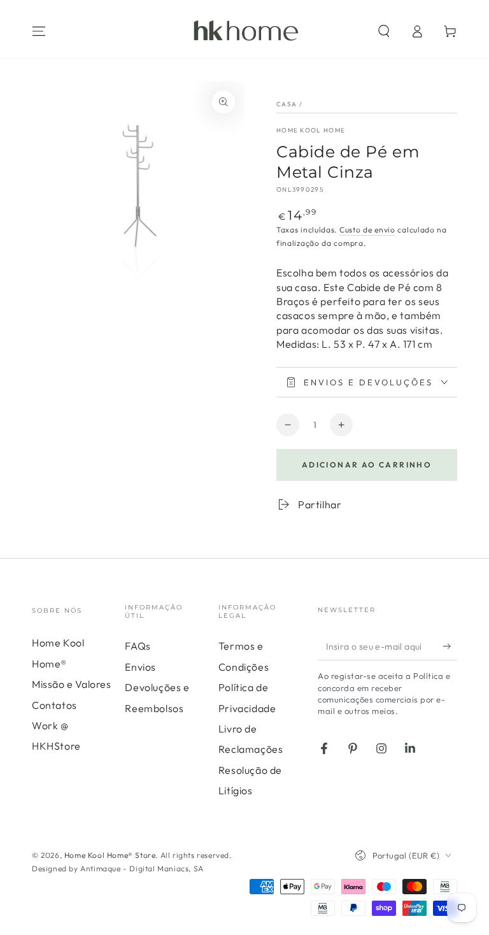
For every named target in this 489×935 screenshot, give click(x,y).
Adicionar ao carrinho (367, 464)
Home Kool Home (310, 130)
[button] (383, 31)
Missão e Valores (71, 684)
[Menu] (38, 31)
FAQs (137, 645)
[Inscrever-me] (450, 646)
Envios (140, 666)
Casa (286, 104)
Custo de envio (367, 229)
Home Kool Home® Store (110, 855)
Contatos (54, 705)
